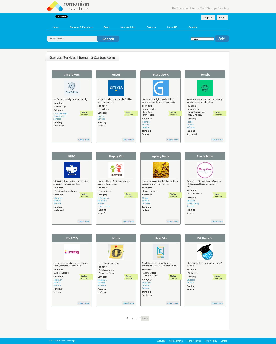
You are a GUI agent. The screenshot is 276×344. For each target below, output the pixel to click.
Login (222, 17)
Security (145, 124)
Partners (151, 27)
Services (57, 118)
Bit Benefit (205, 238)
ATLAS (116, 74)
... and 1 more (104, 206)
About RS (172, 27)
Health (101, 116)
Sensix (205, 74)
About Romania (176, 341)
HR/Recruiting (193, 203)
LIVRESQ (72, 238)
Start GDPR (161, 74)
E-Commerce (103, 198)
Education (57, 198)
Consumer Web (60, 113)
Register (208, 17)
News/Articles (128, 27)
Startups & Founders (81, 27)
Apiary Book (160, 156)
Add (221, 38)
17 (139, 318)
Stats (106, 27)
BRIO (71, 156)
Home (56, 27)
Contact (192, 27)
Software (191, 127)
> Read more (83, 139)
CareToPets (72, 74)
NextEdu (160, 238)
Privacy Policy (211, 341)
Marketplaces (59, 116)
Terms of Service (193, 341)
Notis (116, 238)
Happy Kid (116, 156)
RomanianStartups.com (68, 6)
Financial (146, 122)
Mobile (101, 203)
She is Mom (205, 156)
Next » (145, 318)
